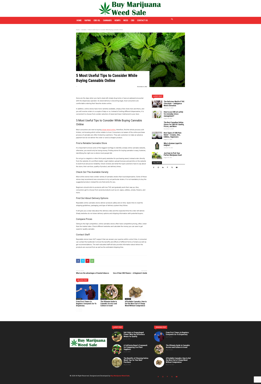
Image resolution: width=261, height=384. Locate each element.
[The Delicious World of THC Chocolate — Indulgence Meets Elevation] (157, 104)
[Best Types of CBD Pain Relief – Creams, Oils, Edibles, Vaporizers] (157, 135)
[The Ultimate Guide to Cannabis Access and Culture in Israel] (111, 292)
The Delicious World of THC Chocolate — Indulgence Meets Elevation (174, 103)
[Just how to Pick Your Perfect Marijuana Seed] (157, 155)
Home (78, 30)
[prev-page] (77, 310)
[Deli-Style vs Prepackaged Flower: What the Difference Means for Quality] (117, 336)
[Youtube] (176, 167)
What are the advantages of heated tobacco (92, 273)
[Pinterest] (87, 261)
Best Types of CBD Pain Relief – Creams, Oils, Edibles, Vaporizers (172, 135)
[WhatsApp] (92, 261)
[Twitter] (83, 261)
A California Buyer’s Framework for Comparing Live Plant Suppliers (135, 347)
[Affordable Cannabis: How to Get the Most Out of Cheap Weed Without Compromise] (136, 292)
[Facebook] (78, 261)
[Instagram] (158, 167)
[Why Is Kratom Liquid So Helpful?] (157, 145)
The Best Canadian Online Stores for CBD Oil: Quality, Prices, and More (174, 124)
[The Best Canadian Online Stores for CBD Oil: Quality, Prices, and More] (157, 125)
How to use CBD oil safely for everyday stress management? (173, 114)
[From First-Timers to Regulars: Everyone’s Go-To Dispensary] (87, 292)
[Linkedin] (163, 167)
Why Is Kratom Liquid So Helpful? (173, 144)
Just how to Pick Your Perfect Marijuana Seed (173, 154)
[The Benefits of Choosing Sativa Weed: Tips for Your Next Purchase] (117, 362)
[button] (172, 19)
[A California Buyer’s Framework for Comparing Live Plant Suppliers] (117, 349)
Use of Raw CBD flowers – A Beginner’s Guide (130, 273)
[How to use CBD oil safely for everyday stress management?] (157, 114)
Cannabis (83, 30)
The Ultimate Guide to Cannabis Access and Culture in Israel (108, 303)
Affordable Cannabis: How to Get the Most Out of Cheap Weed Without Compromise (136, 303)
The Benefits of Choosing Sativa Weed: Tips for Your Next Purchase (136, 360)
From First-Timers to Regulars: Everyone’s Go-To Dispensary (86, 303)
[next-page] (80, 310)
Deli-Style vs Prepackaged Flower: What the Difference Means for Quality (134, 334)
